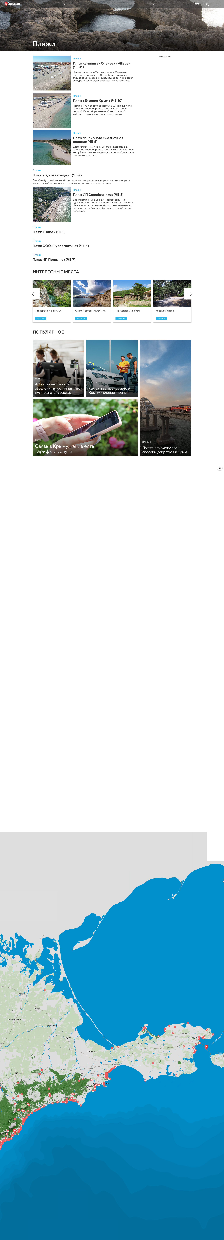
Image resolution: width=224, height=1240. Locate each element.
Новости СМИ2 (166, 56)
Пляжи (77, 58)
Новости (26, 4)
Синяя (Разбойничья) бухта (90, 310)
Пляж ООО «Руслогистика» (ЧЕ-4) (61, 246)
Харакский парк (165, 310)
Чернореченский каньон (49, 310)
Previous (34, 293)
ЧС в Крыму (131, 4)
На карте (40, 318)
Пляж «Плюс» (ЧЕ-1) (49, 232)
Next (190, 293)
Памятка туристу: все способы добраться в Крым (164, 450)
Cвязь (38, 440)
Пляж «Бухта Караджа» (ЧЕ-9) (57, 175)
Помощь (147, 442)
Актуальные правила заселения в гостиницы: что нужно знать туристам (57, 388)
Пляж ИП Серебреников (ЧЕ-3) (98, 194)
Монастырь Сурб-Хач (128, 310)
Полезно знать (97, 383)
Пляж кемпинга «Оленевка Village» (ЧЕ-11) (102, 65)
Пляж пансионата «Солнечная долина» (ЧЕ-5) (98, 140)
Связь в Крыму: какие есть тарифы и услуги (64, 448)
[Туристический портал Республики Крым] (12, 4)
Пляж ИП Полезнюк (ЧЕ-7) (54, 259)
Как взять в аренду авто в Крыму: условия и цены (109, 390)
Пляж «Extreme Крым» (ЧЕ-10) (97, 101)
